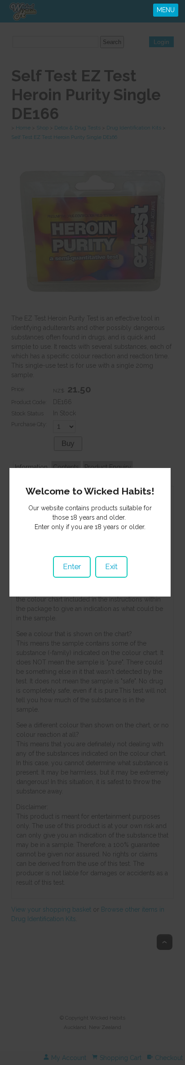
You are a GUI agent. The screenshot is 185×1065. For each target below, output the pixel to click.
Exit (111, 566)
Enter (72, 566)
